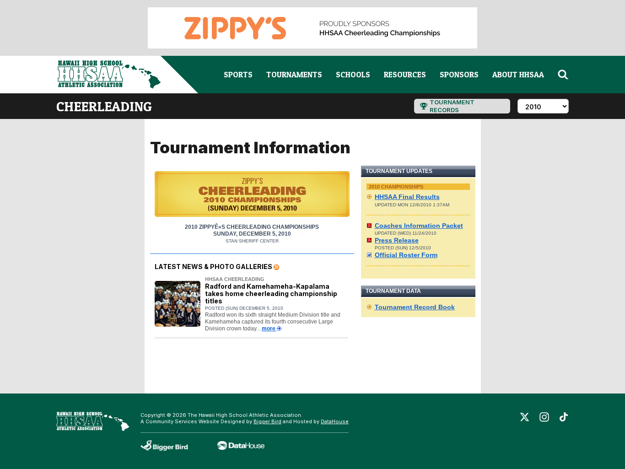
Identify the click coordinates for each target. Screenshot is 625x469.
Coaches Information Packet (419, 225)
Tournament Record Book (415, 307)
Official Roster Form (406, 255)
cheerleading (104, 106)
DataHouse (335, 421)
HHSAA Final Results (407, 196)
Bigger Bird (267, 421)
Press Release (397, 240)
